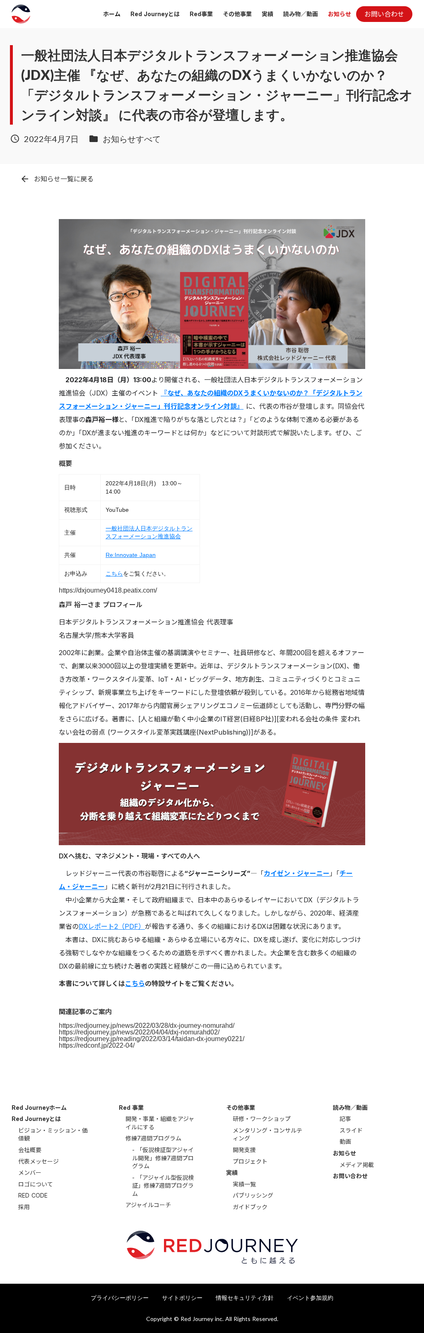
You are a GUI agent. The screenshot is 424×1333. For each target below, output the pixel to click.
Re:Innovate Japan (131, 555)
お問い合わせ (350, 1175)
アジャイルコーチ (148, 1204)
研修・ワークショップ (262, 1118)
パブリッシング (253, 1195)
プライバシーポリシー (120, 1297)
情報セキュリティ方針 (245, 1297)
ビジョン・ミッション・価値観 (53, 1134)
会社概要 (29, 1149)
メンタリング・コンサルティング (267, 1134)
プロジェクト (250, 1161)
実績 (267, 13)
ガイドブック (250, 1206)
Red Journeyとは (155, 13)
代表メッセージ (38, 1161)
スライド (351, 1130)
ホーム (111, 13)
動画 (345, 1141)
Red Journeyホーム (39, 1107)
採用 (24, 1206)
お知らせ (339, 13)
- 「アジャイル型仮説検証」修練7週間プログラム (163, 1185)
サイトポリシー (182, 1297)
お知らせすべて (132, 139)
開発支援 (244, 1149)
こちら (114, 573)
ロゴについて (35, 1184)
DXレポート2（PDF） (112, 926)
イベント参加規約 (310, 1297)
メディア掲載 (357, 1164)
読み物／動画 (300, 13)
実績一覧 (244, 1184)
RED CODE (33, 1195)
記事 (345, 1118)
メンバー (29, 1172)
